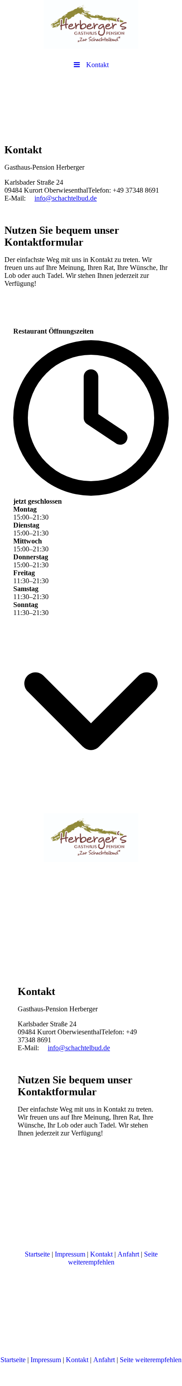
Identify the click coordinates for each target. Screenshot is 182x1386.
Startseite (37, 1254)
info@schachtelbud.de (65, 198)
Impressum (70, 1254)
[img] (91, 24)
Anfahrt (128, 1254)
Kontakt (101, 1254)
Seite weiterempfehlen (113, 1258)
